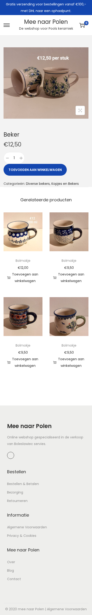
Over (11, 562)
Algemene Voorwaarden (27, 527)
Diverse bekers (38, 183)
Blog (10, 570)
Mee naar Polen (46, 22)
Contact (14, 579)
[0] (82, 25)
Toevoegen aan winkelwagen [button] (25, 277)
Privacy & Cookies (21, 535)
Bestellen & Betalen (23, 483)
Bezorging (15, 492)
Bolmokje (23, 260)
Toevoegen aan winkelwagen (35, 169)
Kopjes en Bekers (65, 183)
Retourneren (17, 500)
